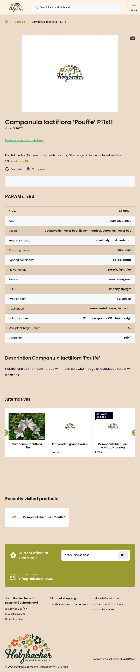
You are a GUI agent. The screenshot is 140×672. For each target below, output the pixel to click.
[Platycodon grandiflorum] (70, 426)
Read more (17, 161)
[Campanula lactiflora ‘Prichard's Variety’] (113, 426)
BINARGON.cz (127, 659)
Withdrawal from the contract (70, 604)
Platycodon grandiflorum (70, 444)
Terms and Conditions (110, 604)
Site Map (63, 666)
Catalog (19, 22)
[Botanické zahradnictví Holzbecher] (6, 21)
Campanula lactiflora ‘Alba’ (27, 445)
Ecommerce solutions (106, 659)
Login (123, 555)
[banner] (16, 7)
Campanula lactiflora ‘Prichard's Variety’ (113, 445)
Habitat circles (105, 609)
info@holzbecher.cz (35, 578)
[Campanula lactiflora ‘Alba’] (27, 426)
